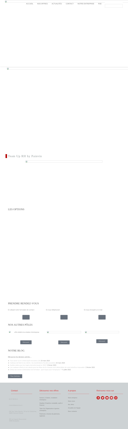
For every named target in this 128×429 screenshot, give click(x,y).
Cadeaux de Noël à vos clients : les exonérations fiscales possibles (33, 363)
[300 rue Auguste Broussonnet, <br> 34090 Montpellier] (10, 417)
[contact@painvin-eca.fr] (9, 403)
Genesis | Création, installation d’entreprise (48, 398)
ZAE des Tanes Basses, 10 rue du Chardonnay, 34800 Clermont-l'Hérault (23, 412)
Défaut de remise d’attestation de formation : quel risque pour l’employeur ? (35, 370)
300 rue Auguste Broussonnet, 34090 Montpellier (17, 420)
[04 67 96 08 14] (9, 397)
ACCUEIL (29, 4)
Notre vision (71, 401)
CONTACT (70, 4)
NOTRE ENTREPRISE (86, 4)
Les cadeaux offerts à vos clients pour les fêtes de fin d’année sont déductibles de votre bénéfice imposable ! (47, 367)
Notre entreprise (72, 397)
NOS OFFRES (42, 4)
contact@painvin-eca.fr (15, 405)
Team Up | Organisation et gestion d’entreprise (49, 409)
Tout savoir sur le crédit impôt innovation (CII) (25, 361)
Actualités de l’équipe (74, 408)
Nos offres (71, 404)
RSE (100, 4)
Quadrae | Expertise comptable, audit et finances (51, 404)
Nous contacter (72, 411)
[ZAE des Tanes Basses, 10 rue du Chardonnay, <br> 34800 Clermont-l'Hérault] (10, 409)
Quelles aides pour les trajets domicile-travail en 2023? (28, 365)
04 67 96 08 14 (13, 399)
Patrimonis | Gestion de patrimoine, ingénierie (50, 415)
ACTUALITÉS (57, 4)
